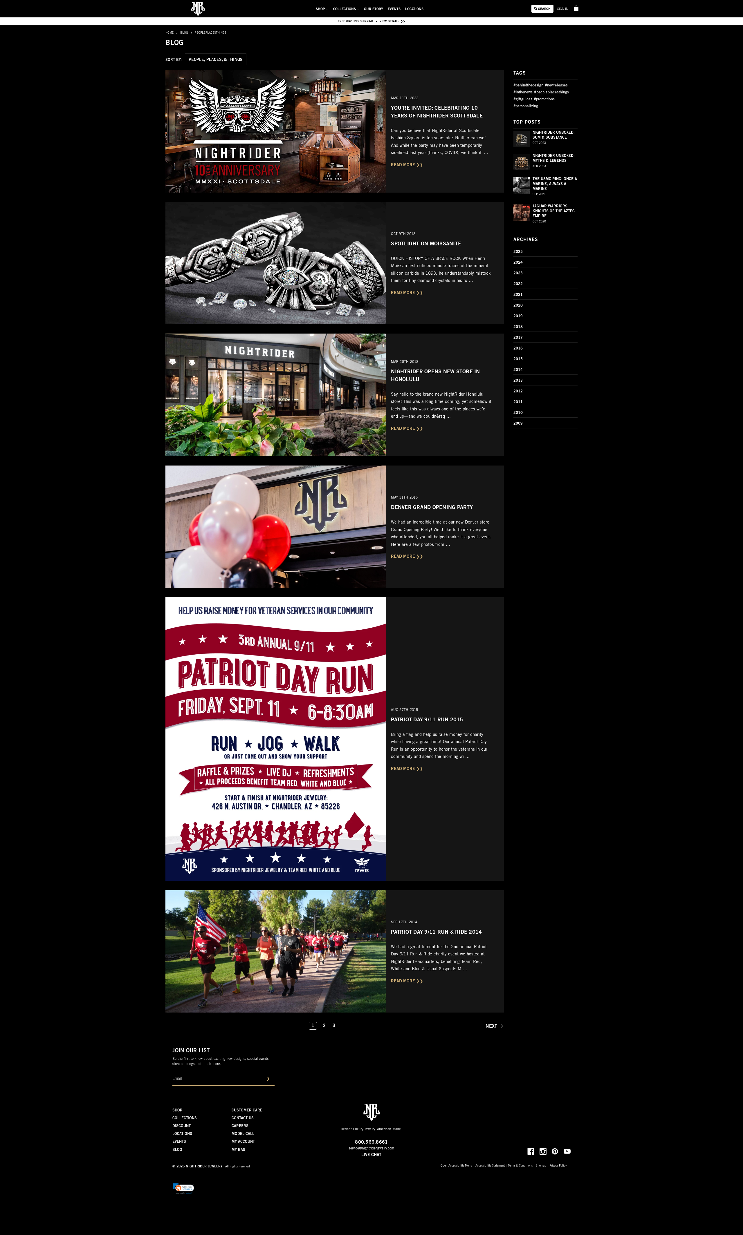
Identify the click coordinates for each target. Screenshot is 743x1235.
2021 (518, 295)
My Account (243, 1142)
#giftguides (522, 100)
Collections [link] (344, 9)
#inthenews (523, 93)
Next (492, 1026)
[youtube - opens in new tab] (567, 1151)
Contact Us (243, 1118)
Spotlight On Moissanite (426, 244)
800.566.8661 (371, 1142)
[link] (572, 7)
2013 (518, 381)
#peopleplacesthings (551, 93)
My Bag (239, 1150)
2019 (518, 316)
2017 (518, 338)
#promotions (544, 100)
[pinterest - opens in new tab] (554, 1151)
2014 (518, 370)
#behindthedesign (528, 86)
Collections (184, 1118)
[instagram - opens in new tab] (543, 1151)
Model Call (243, 1134)
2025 (518, 252)
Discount (181, 1126)
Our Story (373, 9)
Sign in (562, 9)
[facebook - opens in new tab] (530, 1151)
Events (394, 9)
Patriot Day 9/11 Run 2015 (427, 720)
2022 (518, 284)
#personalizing (525, 106)
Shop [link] (320, 9)
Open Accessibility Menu (456, 1166)
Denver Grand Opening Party (432, 507)
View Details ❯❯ (392, 21)
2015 (518, 359)
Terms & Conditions (520, 1166)
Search (544, 9)
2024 (518, 263)
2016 (518, 349)
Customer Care (247, 1111)
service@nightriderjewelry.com (371, 1148)
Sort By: (173, 60)
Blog (177, 1150)
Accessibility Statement (490, 1166)
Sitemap (541, 1166)
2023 (518, 274)
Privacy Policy (558, 1166)
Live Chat (371, 1155)
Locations (414, 9)
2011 (518, 402)
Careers (240, 1126)
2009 (518, 424)
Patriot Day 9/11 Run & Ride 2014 (436, 932)
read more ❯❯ (407, 165)
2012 (518, 392)
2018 (518, 327)
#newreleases (556, 86)
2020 (518, 306)
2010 (518, 413)
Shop (177, 1111)
